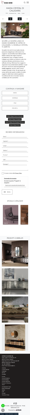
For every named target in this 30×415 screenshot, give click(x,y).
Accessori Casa (5, 395)
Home (7, 13)
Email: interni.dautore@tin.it (8, 365)
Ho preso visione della (13, 173)
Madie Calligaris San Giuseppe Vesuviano (15, 122)
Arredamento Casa (12, 13)
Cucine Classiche (6, 381)
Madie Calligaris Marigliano (15, 119)
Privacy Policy (18, 173)
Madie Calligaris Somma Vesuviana (15, 116)
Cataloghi (4, 371)
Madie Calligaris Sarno (15, 125)
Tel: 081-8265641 (6, 364)
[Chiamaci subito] (3, 410)
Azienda (4, 368)
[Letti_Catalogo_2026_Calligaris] (11, 214)
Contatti (4, 374)
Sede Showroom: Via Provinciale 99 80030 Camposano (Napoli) (10, 361)
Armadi (3, 393)
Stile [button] (15, 103)
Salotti (3, 390)
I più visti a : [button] (15, 108)
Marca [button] (15, 93)
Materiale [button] (15, 98)
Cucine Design (5, 380)
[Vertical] (3, 19)
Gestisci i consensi (14, 414)
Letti (3, 391)
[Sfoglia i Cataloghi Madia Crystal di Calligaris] (20, 18)
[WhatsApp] (3, 405)
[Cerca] (25, 3)
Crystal (23, 13)
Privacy (2, 414)
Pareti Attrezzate (6, 388)
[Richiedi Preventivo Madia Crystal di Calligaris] (10, 18)
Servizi (3, 372)
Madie (19, 13)
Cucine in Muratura (6, 383)
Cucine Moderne (6, 378)
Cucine (3, 376)
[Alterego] (26, 19)
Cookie (6, 414)
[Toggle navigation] (28, 2)
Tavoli (3, 384)
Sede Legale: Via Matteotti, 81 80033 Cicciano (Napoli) (9, 358)
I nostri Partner (5, 369)
